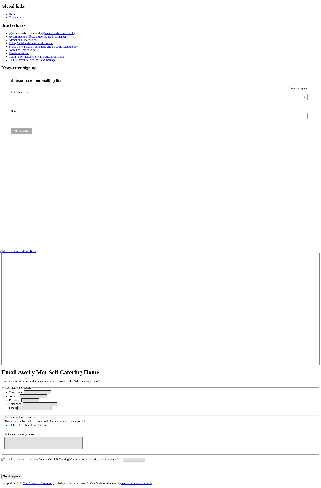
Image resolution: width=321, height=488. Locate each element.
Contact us (15, 17)
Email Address (158, 92)
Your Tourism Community (38, 483)
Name (14, 110)
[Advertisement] (13, 309)
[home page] (58, 33)
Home (12, 14)
